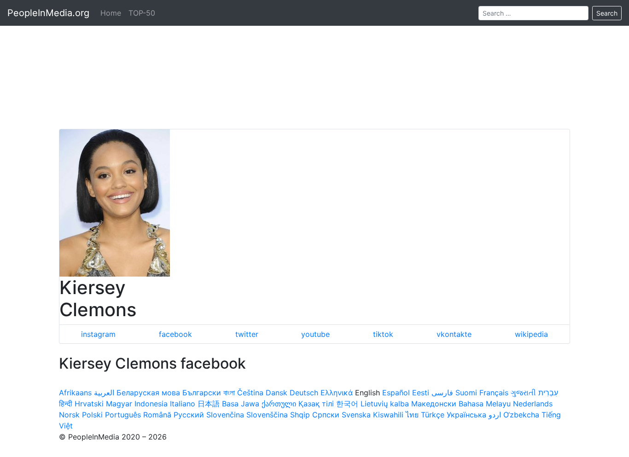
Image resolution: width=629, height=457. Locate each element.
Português (123, 414)
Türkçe (432, 414)
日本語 (209, 403)
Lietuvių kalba (385, 403)
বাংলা (229, 392)
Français (493, 392)
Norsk (69, 414)
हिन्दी (65, 403)
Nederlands (533, 403)
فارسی (442, 392)
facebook (175, 334)
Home (110, 12)
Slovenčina (225, 414)
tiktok (383, 334)
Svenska (356, 414)
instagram (98, 334)
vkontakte (454, 334)
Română (157, 414)
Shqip (300, 414)
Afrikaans (75, 392)
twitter (246, 334)
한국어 (347, 403)
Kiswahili (388, 414)
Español (396, 392)
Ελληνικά (336, 392)
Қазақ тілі (316, 403)
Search (606, 13)
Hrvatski (89, 403)
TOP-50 (141, 12)
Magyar (119, 403)
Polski (92, 414)
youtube (315, 334)
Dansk (276, 392)
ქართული (279, 403)
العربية (104, 392)
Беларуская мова (148, 392)
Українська (466, 414)
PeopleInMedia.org (48, 12)
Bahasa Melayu (485, 403)
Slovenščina (267, 414)
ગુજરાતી (523, 392)
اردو (495, 414)
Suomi (466, 392)
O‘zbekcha (521, 414)
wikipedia (531, 334)
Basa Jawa (240, 403)
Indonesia (151, 403)
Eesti (420, 392)
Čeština (250, 392)
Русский (189, 414)
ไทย (412, 414)
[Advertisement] (314, 64)
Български (201, 392)
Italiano (182, 403)
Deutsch (304, 392)
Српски (325, 414)
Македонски (433, 403)
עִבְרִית (548, 392)
